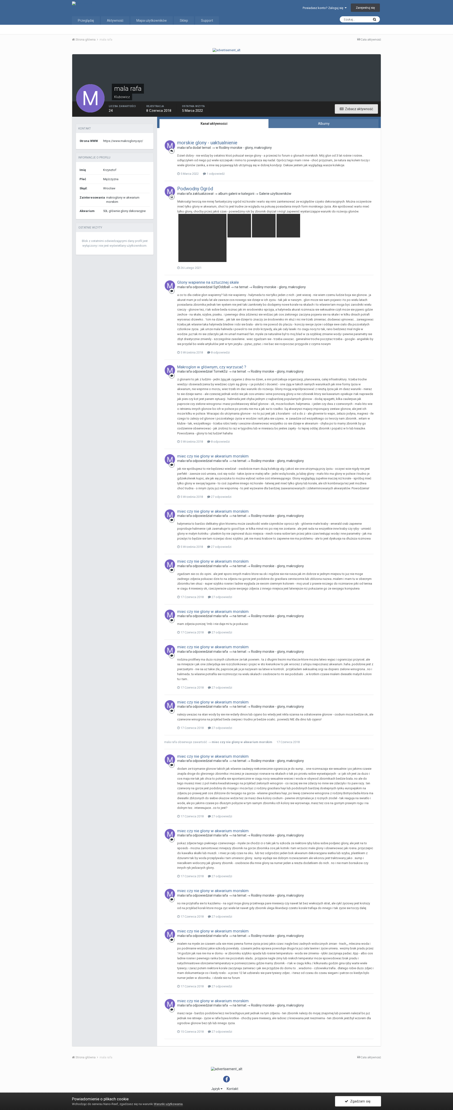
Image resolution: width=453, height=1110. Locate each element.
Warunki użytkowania (168, 1104)
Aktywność (115, 20)
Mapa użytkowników (151, 20)
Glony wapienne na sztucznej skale (208, 282)
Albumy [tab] (324, 123)
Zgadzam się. (359, 1101)
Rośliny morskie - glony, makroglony (245, 148)
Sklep (184, 20)
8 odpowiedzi (220, 352)
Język (216, 1089)
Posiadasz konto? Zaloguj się (324, 8)
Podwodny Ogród (195, 188)
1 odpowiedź (215, 173)
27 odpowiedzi (220, 497)
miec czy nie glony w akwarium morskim (213, 456)
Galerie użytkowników (275, 193)
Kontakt (232, 1089)
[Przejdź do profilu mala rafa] (170, 145)
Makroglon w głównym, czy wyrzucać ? (211, 367)
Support (207, 20)
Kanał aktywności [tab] (214, 123)
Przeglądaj (86, 20)
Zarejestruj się (365, 7)
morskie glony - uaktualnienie (207, 143)
